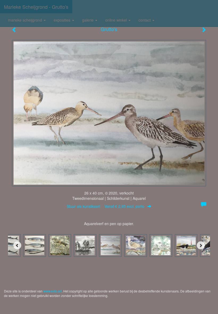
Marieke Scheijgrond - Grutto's (36, 6)
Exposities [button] (63, 20)
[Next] (201, 245)
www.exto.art (52, 291)
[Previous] (17, 245)
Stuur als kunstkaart (105, 206)
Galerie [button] (88, 20)
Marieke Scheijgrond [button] (25, 20)
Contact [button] (145, 20)
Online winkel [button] (116, 20)
